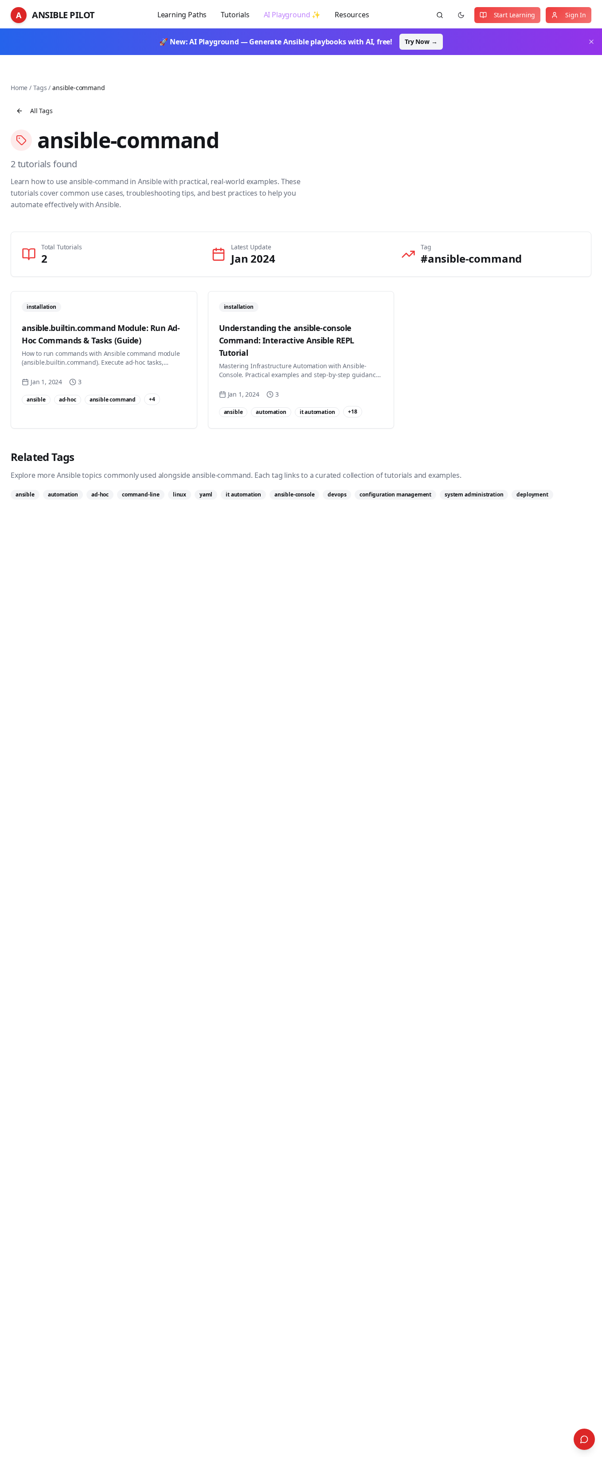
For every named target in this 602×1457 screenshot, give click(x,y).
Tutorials (235, 15)
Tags (40, 87)
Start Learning (515, 15)
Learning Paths (182, 15)
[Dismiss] (591, 41)
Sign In (575, 15)
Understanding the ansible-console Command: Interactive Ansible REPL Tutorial (286, 340)
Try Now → (421, 41)
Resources (352, 15)
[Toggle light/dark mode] (461, 15)
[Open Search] (584, 1439)
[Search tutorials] (440, 15)
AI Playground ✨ (292, 15)
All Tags (41, 110)
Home (19, 87)
